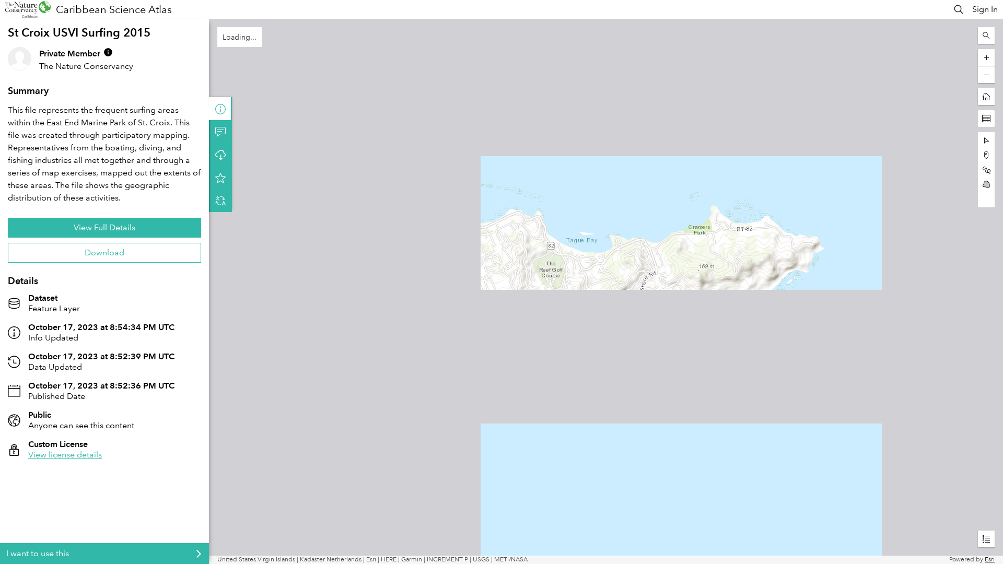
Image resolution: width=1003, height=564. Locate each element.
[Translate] (220, 200)
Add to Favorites (220, 177)
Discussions (220, 131)
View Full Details (104, 227)
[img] (108, 52)
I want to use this (37, 553)
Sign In (985, 9)
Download (104, 252)
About (220, 108)
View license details (65, 455)
